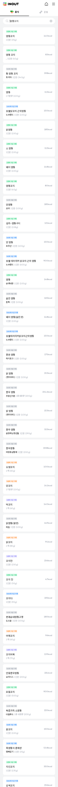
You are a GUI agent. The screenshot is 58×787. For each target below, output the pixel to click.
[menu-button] (53, 4)
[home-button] (46, 4)
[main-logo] (11, 4)
